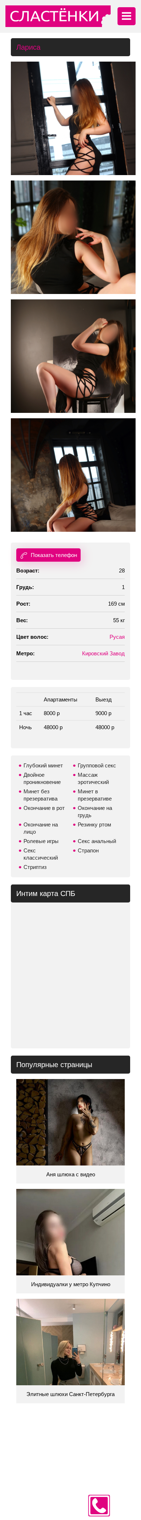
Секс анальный (97, 841)
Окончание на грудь (95, 811)
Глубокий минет (43, 765)
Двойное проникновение (42, 778)
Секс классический (41, 854)
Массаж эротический (93, 778)
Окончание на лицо (41, 828)
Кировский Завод (103, 653)
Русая (117, 637)
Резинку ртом (94, 824)
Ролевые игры (41, 841)
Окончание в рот (44, 808)
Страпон (88, 850)
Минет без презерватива (40, 795)
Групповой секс (97, 765)
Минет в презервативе (95, 795)
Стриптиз (35, 867)
